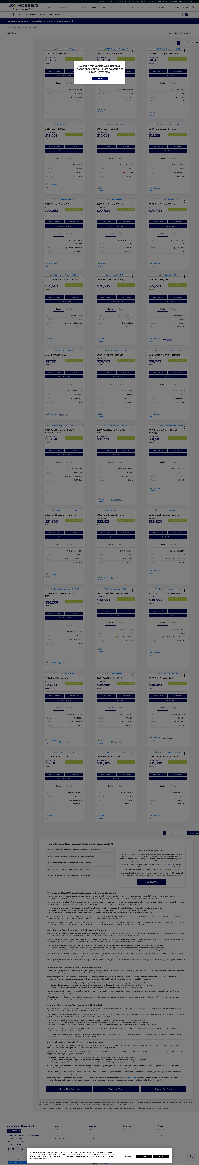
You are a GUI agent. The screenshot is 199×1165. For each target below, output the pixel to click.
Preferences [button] (46, 1158)
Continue (100, 78)
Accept (161, 1156)
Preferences (127, 1156)
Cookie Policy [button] (90, 1156)
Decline (144, 1156)
